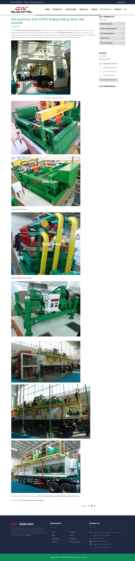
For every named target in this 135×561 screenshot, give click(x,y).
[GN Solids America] (107, 86)
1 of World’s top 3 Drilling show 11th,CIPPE (27, 30)
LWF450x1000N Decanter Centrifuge (21, 278)
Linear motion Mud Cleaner (18, 209)
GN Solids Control (75, 542)
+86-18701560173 (17, 2)
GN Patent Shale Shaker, (66, 32)
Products (72, 532)
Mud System (55, 538)
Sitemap (54, 542)
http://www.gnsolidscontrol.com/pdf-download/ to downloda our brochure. (58, 496)
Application (73, 538)
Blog (53, 535)
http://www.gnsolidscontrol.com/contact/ (32, 500)
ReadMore (28, 535)
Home (53, 532)
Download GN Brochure (109, 80)
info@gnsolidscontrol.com (34, 2)
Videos (72, 535)
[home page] (21, 9)
